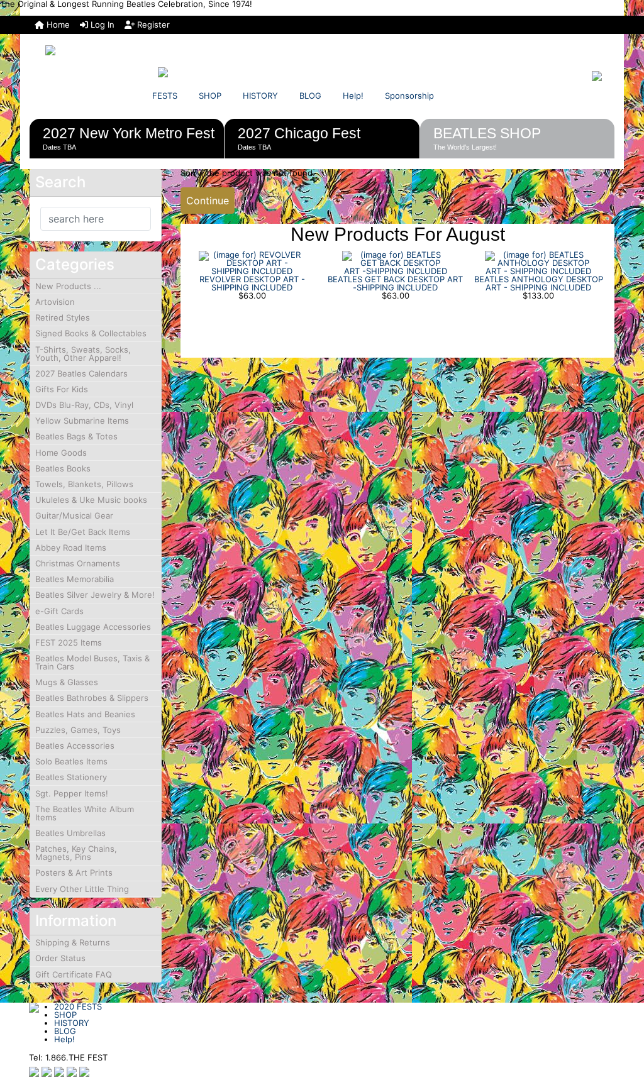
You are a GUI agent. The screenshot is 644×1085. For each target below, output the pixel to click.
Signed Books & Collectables (91, 333)
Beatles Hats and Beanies (85, 714)
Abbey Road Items (70, 547)
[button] (621, 1023)
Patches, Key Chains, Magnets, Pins (76, 853)
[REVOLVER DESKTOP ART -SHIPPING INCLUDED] (252, 262)
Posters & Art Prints (74, 872)
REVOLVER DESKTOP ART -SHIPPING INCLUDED (252, 283)
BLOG (310, 96)
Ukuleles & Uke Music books (91, 500)
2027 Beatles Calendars (81, 373)
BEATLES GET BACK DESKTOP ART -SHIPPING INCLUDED (395, 283)
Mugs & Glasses (66, 682)
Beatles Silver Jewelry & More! (95, 595)
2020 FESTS (78, 1006)
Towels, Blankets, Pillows (84, 484)
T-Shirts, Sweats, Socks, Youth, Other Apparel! (83, 353)
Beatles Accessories (74, 746)
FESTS (164, 96)
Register (152, 24)
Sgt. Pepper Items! (71, 793)
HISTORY (260, 96)
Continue (207, 200)
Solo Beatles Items (71, 761)
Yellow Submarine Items (82, 421)
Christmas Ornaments (77, 563)
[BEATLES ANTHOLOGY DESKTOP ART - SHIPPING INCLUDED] (538, 262)
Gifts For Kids (61, 389)
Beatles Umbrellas (70, 833)
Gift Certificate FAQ (73, 974)
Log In (101, 24)
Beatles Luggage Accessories (93, 627)
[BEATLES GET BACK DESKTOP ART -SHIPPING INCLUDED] (395, 262)
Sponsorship (409, 96)
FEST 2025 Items (68, 642)
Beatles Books (63, 468)
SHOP (210, 96)
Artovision (55, 302)
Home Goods (61, 453)
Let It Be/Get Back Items (82, 532)
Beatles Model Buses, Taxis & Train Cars (92, 662)
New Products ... (68, 286)
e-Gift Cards (59, 611)
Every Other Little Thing (82, 889)
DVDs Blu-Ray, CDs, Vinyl (84, 405)
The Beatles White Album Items (84, 813)
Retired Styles (62, 317)
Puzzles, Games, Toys (78, 730)
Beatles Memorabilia (74, 579)
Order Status (60, 958)
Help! (353, 96)
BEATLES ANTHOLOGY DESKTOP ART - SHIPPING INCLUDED (538, 283)
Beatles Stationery (71, 777)
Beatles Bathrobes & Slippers (91, 698)
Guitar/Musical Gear (74, 515)
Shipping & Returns (72, 942)
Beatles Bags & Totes (76, 436)
